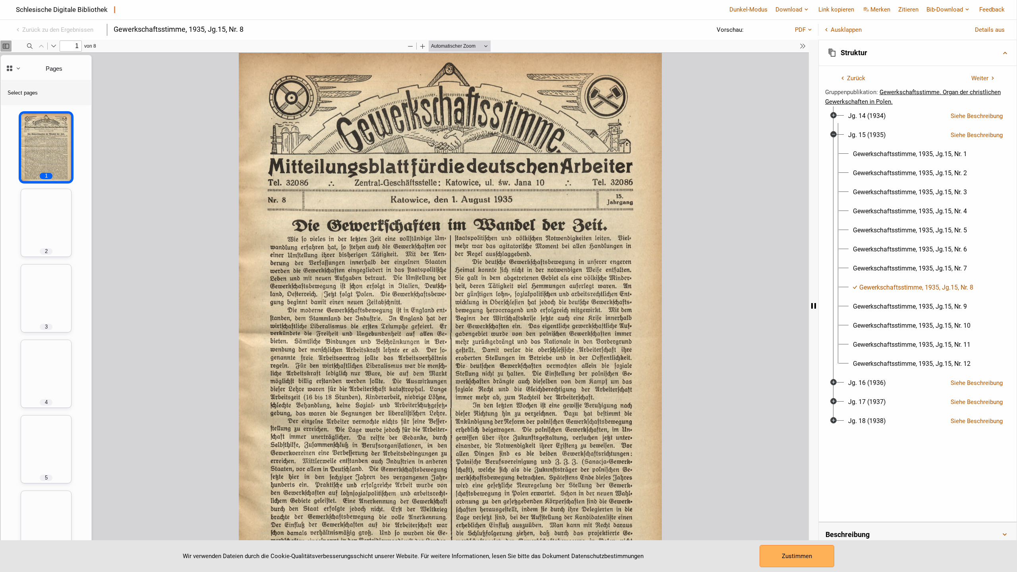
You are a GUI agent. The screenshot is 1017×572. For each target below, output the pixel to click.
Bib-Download (944, 9)
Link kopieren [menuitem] (836, 9)
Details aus (990, 29)
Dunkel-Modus (748, 9)
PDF (800, 29)
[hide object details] (813, 306)
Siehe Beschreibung (977, 116)
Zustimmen (797, 556)
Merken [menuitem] (880, 9)
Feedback (992, 9)
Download (788, 9)
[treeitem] (917, 116)
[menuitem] (867, 116)
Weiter (979, 78)
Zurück (856, 78)
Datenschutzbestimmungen (607, 556)
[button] (918, 53)
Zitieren (908, 9)
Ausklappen (846, 29)
